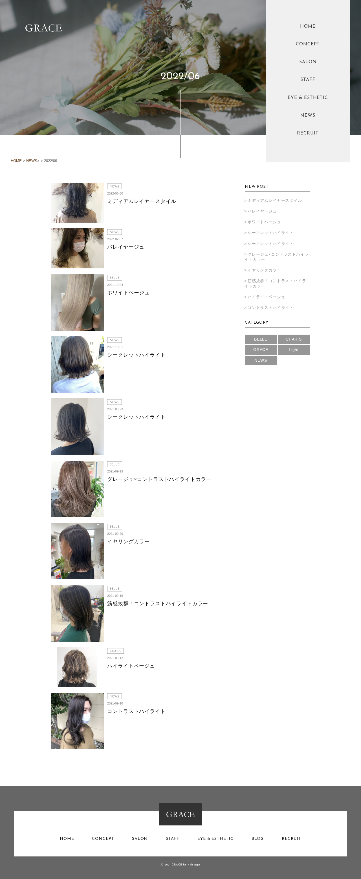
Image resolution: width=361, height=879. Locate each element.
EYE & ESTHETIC (308, 98)
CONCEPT (308, 44)
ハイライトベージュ (131, 666)
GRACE (260, 349)
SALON (308, 62)
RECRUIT (308, 133)
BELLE (115, 278)
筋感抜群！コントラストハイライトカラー (157, 603)
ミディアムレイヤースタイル (141, 201)
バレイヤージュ (125, 247)
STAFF (308, 80)
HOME (308, 26)
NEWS (307, 115)
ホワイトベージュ (128, 292)
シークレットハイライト (136, 355)
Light (294, 349)
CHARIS (115, 651)
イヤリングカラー (128, 541)
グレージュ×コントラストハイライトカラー (159, 479)
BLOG (258, 839)
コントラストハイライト (136, 711)
